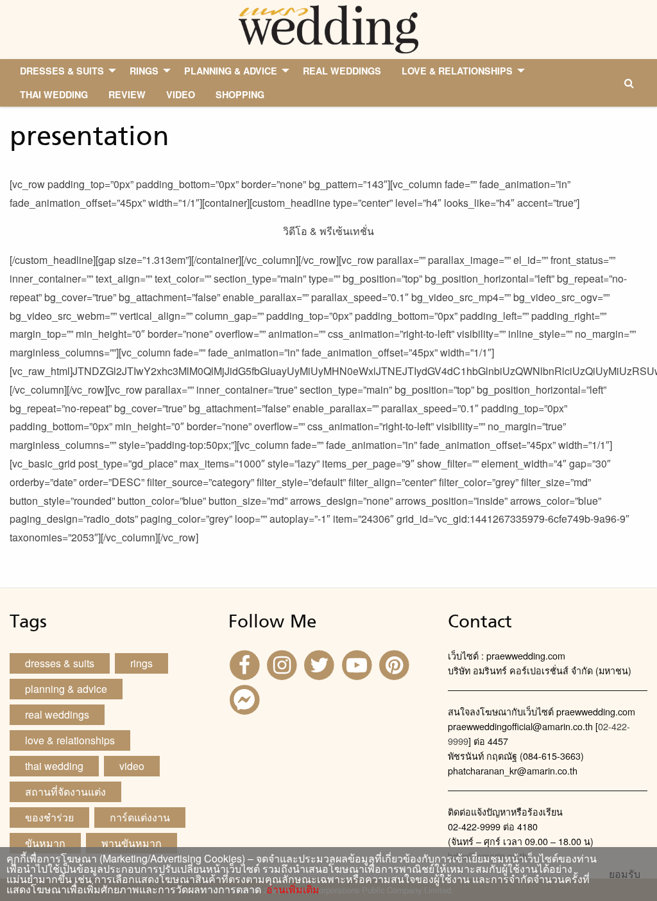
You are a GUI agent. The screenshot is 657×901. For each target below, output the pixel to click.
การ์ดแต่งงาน (140, 817)
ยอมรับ (624, 874)
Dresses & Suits (59, 663)
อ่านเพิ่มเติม (290, 889)
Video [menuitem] (180, 94)
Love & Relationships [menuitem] (457, 70)
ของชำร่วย (49, 817)
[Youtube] (358, 663)
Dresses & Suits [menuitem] (62, 70)
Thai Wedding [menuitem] (54, 94)
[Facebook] (245, 663)
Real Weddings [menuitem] (342, 70)
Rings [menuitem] (144, 70)
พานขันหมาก (131, 842)
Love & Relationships (70, 740)
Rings (141, 663)
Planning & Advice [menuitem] (230, 70)
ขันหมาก (45, 842)
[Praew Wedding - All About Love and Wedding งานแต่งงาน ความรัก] (328, 28)
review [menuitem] (127, 94)
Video (131, 765)
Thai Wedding (54, 765)
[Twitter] (320, 663)
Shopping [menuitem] (240, 94)
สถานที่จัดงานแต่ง (65, 791)
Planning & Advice (66, 688)
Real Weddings (57, 714)
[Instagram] (283, 663)
